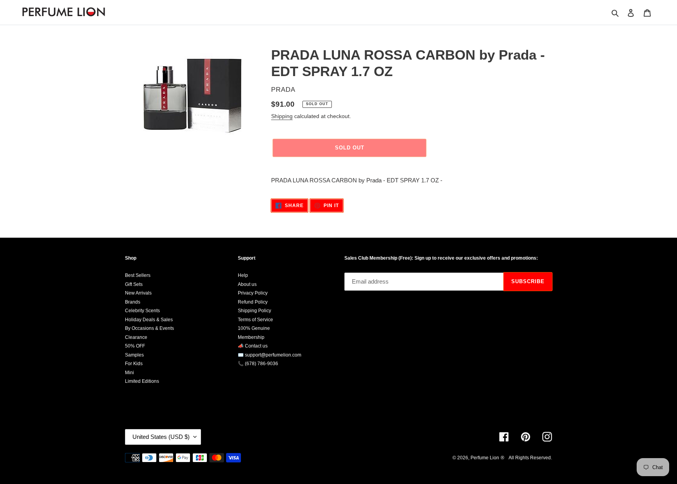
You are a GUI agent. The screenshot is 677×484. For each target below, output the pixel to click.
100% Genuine (254, 328)
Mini (129, 372)
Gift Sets (134, 284)
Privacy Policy (253, 293)
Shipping (282, 116)
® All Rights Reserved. (526, 457)
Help (243, 275)
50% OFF (135, 346)
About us (247, 284)
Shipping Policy (254, 310)
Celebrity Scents (142, 310)
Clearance (136, 337)
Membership (251, 337)
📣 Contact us (253, 346)
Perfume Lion (485, 457)
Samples (134, 355)
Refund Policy (253, 302)
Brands (132, 302)
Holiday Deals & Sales (149, 319)
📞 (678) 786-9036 (258, 363)
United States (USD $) (161, 436)
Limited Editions (142, 381)
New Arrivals (138, 293)
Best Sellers (137, 275)
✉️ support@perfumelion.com (269, 355)
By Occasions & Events (149, 328)
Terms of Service (255, 319)
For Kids (134, 363)
